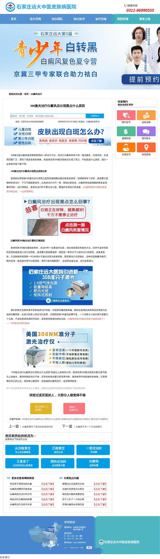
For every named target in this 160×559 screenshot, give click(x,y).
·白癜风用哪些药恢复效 (20, 489)
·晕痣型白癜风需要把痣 (73, 494)
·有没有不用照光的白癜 (20, 484)
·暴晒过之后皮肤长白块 (73, 484)
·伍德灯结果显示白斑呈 (73, 489)
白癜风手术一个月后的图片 (89, 427)
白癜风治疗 (36, 94)
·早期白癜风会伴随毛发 (73, 504)
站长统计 (5, 557)
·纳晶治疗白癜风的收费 (20, 499)
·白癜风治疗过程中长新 (20, 504)
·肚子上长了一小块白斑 (73, 499)
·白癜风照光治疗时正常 (20, 494)
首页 (26, 94)
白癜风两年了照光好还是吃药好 (37, 427)
